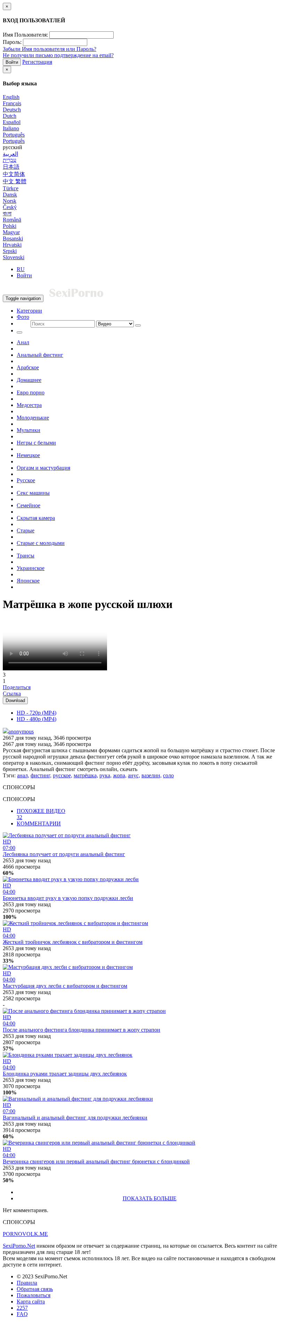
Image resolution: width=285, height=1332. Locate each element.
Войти (12, 62)
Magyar (11, 232)
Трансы (25, 556)
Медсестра (29, 405)
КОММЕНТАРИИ (39, 823)
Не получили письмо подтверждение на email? (58, 55)
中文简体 (14, 174)
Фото (23, 317)
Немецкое (28, 455)
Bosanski (13, 238)
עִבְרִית (9, 160)
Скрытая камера (36, 518)
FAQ (22, 1314)
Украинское (30, 568)
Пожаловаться (33, 1295)
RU (21, 269)
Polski (9, 226)
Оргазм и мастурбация (43, 468)
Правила (27, 1283)
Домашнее (29, 380)
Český (10, 207)
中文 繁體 (14, 181)
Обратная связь (35, 1289)
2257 (22, 1308)
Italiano (11, 128)
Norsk (9, 201)
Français (12, 103)
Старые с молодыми (41, 543)
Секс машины (33, 493)
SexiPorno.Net (19, 1246)
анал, (23, 775)
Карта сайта (31, 1301)
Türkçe (10, 188)
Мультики (28, 430)
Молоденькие (33, 418)
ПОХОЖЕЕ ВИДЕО (41, 814)
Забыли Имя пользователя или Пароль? (49, 49)
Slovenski (13, 257)
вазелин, (151, 775)
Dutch (9, 116)
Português (14, 135)
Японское (28, 581)
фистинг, (41, 775)
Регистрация (37, 62)
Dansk (10, 195)
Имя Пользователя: (25, 35)
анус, (134, 775)
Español (12, 122)
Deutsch (12, 110)
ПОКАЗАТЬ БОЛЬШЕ (150, 1198)
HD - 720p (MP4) (36, 713)
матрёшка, (86, 775)
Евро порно (30, 392)
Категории (29, 311)
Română (12, 220)
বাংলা (7, 213)
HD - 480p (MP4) (36, 719)
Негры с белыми (36, 443)
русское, (62, 775)
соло (168, 775)
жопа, (120, 775)
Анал (23, 342)
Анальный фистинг (40, 355)
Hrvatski (12, 245)
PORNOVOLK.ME (25, 1234)
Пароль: (12, 42)
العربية (10, 154)
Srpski (10, 251)
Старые (25, 530)
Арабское (28, 367)
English (11, 97)
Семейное (28, 505)
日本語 (11, 167)
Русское (26, 480)
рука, (105, 775)
